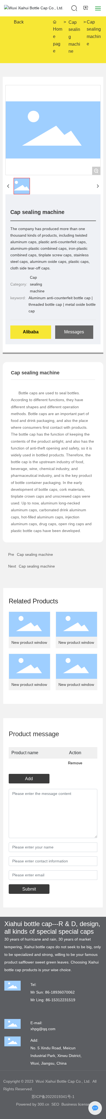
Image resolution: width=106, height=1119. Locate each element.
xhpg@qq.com (42, 1029)
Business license (75, 1104)
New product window (29, 642)
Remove (75, 763)
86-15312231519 (60, 1000)
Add (29, 778)
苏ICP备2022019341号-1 (53, 1096)
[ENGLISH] (86, 8)
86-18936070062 (60, 992)
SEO (55, 1104)
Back (19, 22)
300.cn (43, 1104)
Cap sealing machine (74, 37)
